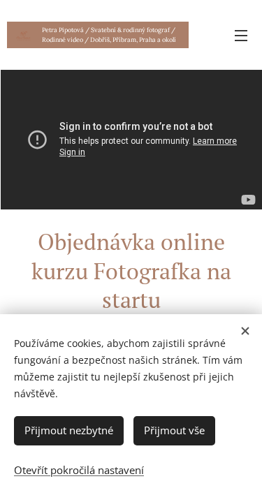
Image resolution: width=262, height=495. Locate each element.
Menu (241, 35)
